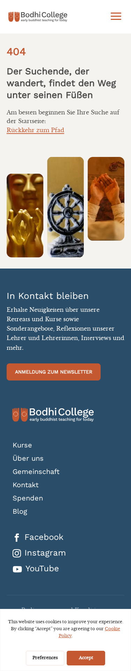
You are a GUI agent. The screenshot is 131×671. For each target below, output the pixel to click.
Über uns (28, 458)
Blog (20, 511)
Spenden (28, 498)
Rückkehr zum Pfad (35, 130)
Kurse (22, 445)
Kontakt (25, 485)
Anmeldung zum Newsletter (53, 372)
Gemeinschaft (36, 472)
